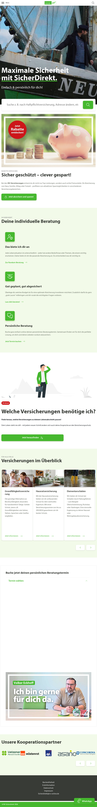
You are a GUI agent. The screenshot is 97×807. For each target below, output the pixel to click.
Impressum (48, 791)
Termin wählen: (16, 581)
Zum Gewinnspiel (47, 7)
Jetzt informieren (11, 536)
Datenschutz (48, 788)
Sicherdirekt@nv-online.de (48, 794)
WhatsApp (87, 801)
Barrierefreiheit (48, 782)
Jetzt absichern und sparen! (21, 197)
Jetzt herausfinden (30, 438)
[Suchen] (88, 105)
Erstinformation (48, 785)
